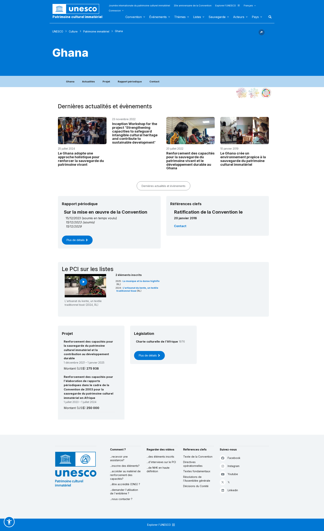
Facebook (234, 457)
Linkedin (233, 490)
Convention (133, 17)
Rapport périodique (130, 81)
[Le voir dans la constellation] (241, 93)
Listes (197, 17)
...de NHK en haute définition (158, 469)
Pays (255, 17)
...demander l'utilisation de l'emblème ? (124, 491)
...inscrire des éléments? (125, 465)
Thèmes (180, 17)
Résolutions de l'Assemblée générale (196, 478)
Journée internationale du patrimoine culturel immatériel (139, 5)
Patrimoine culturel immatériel (77, 17)
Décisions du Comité (195, 486)
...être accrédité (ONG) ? (125, 484)
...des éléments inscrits (160, 456)
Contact (154, 81)
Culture (73, 31)
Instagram (233, 466)
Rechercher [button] (269, 17)
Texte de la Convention (197, 456)
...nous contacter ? (121, 499)
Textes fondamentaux (196, 471)
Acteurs (238, 17)
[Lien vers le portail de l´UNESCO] (77, 9)
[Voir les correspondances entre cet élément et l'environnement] (254, 93)
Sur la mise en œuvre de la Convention (105, 212)
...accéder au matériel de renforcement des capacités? (125, 475)
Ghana (70, 81)
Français (248, 5)
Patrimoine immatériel (96, 31)
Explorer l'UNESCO (225, 5)
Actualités (88, 81)
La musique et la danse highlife (141, 281)
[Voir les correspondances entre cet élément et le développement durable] (266, 93)
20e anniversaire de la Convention (193, 5)
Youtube (233, 474)
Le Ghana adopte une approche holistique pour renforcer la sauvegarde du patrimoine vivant (81, 158)
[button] (262, 34)
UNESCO (57, 31)
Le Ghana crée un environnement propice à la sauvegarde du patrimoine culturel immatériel (243, 158)
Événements (158, 17)
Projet (106, 81)
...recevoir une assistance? (119, 458)
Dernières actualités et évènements (163, 186)
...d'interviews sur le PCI (161, 462)
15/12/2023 (74, 222)
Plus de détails (76, 240)
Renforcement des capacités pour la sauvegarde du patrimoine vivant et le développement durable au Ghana (190, 160)
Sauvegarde (217, 17)
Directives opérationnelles (192, 463)
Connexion (115, 10)
